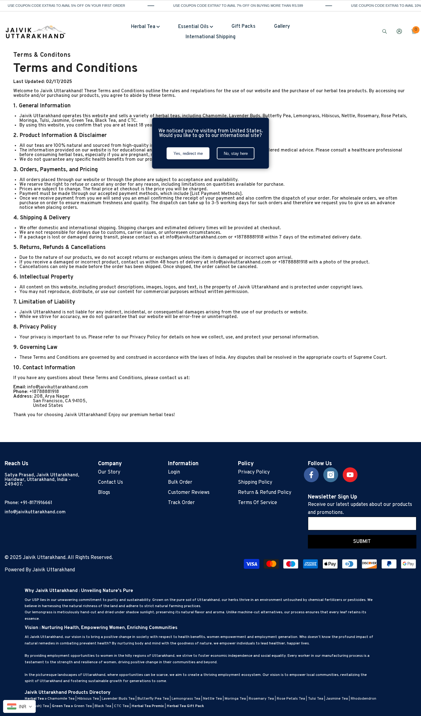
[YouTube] (350, 474)
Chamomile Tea (61, 698)
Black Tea (103, 706)
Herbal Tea (34, 698)
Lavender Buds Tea (118, 698)
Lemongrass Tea (186, 698)
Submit (362, 542)
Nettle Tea (212, 698)
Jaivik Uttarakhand (53, 570)
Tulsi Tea (315, 698)
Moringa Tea (235, 698)
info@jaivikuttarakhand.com (35, 512)
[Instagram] (330, 474)
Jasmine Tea (337, 698)
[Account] (399, 31)
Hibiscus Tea (88, 698)
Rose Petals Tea (291, 698)
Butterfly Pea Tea (153, 698)
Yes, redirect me (188, 153)
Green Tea (83, 706)
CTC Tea (121, 706)
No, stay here (236, 153)
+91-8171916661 (36, 503)
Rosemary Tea (261, 698)
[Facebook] (311, 474)
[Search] (384, 31)
